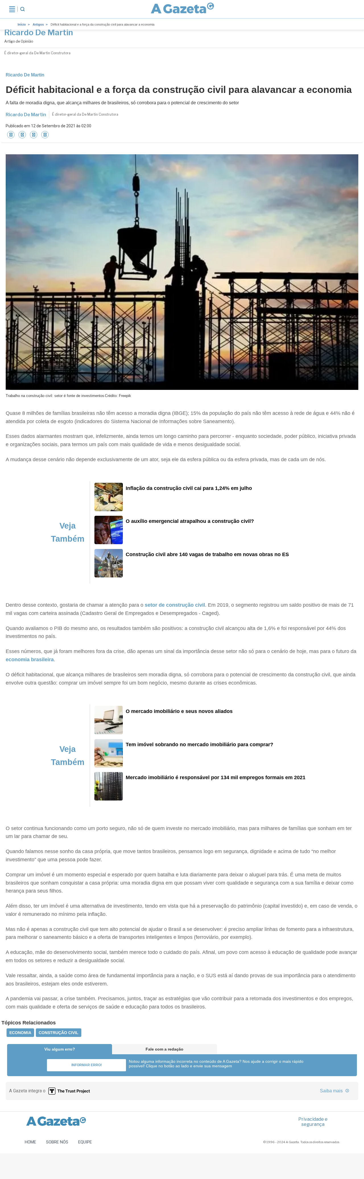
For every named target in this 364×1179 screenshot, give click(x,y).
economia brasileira (30, 659)
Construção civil (58, 1032)
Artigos (38, 24)
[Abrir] (12, 9)
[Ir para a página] (182, 9)
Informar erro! (86, 1065)
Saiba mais (332, 1090)
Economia (20, 1032)
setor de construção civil (174, 605)
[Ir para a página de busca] (22, 9)
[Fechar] (11, 134)
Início (22, 24)
